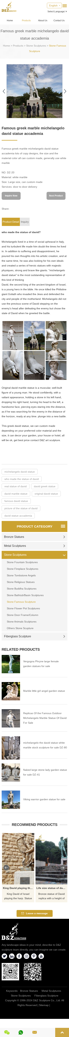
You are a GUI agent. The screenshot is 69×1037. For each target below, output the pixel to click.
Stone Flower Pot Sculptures (23, 608)
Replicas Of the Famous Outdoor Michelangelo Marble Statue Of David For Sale (45, 718)
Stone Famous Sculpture (21, 601)
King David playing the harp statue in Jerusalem (18, 888)
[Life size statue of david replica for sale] (52, 858)
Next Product (56, 195)
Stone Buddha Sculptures (21, 588)
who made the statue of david (21, 479)
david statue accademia (18, 515)
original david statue (46, 493)
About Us (42, 20)
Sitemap (44, 1005)
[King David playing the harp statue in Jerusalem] (18, 858)
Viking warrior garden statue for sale (44, 799)
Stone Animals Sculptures (21, 621)
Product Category (34, 526)
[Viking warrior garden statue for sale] (11, 800)
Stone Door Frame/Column (22, 615)
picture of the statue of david (21, 508)
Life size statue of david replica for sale (52, 888)
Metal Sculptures (15, 545)
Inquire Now (11, 195)
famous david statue (16, 501)
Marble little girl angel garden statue (44, 690)
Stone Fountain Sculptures (22, 562)
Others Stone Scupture (20, 628)
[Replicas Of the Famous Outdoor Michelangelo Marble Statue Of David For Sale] (11, 718)
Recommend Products (34, 825)
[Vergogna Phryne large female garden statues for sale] (11, 664)
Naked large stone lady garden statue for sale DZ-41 (45, 772)
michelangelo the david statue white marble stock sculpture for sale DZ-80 (45, 745)
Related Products (21, 649)
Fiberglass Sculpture (17, 636)
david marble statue (15, 493)
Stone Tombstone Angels (21, 575)
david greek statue (44, 486)
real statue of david (15, 486)
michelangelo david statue (19, 471)
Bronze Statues (14, 536)
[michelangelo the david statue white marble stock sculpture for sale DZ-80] (11, 747)
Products (26, 20)
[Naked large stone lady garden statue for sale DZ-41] (11, 772)
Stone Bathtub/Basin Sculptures (25, 595)
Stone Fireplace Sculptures (22, 568)
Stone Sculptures (36, 45)
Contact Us (59, 20)
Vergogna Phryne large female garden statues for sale (41, 664)
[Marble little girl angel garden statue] (11, 691)
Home (10, 20)
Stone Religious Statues (21, 582)
